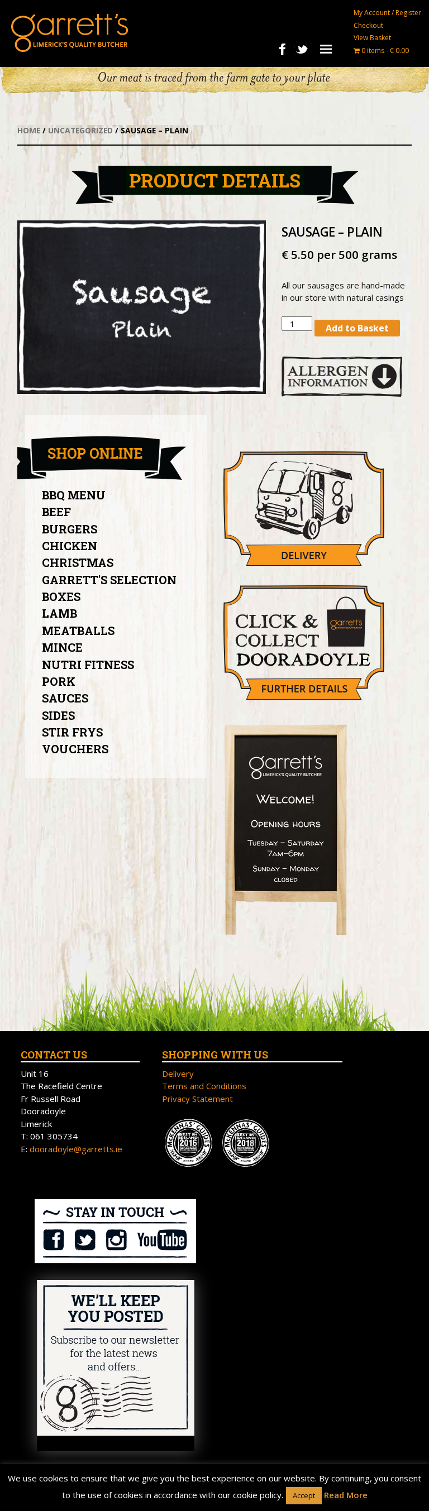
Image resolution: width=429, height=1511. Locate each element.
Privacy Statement (197, 1098)
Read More (346, 1494)
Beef (56, 511)
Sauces (65, 698)
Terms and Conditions (204, 1085)
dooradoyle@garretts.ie (76, 1148)
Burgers (69, 529)
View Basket (372, 37)
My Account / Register (387, 12)
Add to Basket (357, 328)
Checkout (368, 25)
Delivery (178, 1073)
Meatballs (78, 630)
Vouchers (75, 749)
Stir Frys (72, 732)
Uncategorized (80, 130)
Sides (58, 715)
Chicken (69, 545)
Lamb (59, 613)
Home (28, 130)
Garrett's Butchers (69, 33)
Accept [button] (304, 1495)
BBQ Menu (74, 495)
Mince (62, 647)
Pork (58, 681)
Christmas (77, 562)
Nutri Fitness (88, 664)
